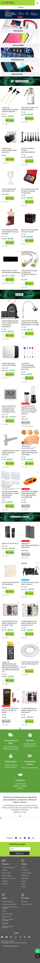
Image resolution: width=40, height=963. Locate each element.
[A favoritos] (18, 88)
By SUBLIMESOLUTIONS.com (11, 946)
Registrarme (19, 853)
